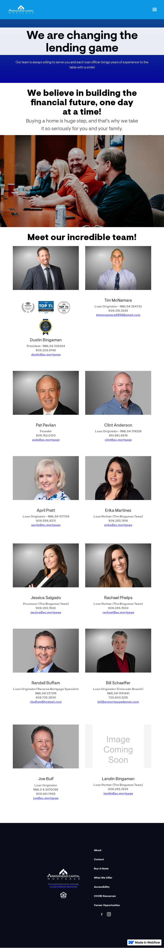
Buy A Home (101, 868)
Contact (99, 859)
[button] (154, 9)
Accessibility (102, 887)
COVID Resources (105, 896)
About (97, 850)
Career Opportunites (107, 905)
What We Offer (103, 878)
